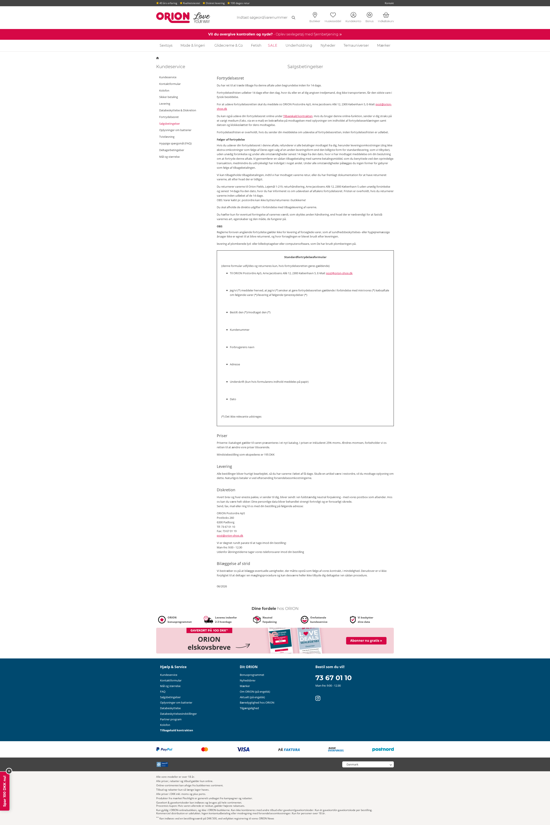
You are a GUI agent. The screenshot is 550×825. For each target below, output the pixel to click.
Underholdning (299, 45)
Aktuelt (252, 697)
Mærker (383, 45)
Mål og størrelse (169, 157)
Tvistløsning (166, 137)
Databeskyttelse (170, 708)
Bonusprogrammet (252, 675)
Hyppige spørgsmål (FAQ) (175, 143)
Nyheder (328, 45)
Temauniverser (356, 45)
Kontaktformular (170, 84)
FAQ (162, 691)
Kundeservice (167, 77)
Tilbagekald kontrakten (298, 116)
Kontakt (389, 3)
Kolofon (164, 90)
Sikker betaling (168, 97)
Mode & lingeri (192, 45)
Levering (164, 104)
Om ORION (255, 691)
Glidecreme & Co (228, 45)
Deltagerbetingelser (171, 150)
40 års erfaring (168, 3)
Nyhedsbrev (247, 680)
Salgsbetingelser (169, 124)
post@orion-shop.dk (339, 273)
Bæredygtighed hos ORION (257, 702)
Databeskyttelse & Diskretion (177, 110)
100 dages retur (240, 3)
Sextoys (166, 45)
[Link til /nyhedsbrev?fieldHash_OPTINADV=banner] (275, 640)
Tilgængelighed (249, 708)
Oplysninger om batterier (175, 130)
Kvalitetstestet (191, 3)
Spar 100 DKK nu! (5, 791)
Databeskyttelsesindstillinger (178, 714)
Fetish (256, 45)
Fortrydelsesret (169, 117)
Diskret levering (215, 3)
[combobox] (261, 18)
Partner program (171, 719)
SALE (273, 45)
